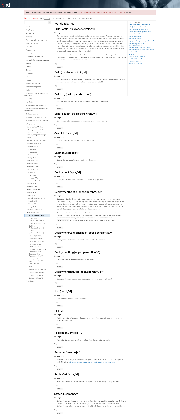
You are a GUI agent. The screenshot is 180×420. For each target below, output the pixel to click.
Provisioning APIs (34, 189)
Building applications (33, 83)
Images (28, 80)
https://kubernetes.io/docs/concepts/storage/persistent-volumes (92, 362)
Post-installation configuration (36, 40)
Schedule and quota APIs (36, 198)
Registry (29, 70)
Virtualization (30, 281)
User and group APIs (35, 210)
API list (29, 138)
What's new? (30, 30)
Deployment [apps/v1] (36, 241)
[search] (49, 22)
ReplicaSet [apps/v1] (36, 275)
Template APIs (33, 207)
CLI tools (29, 53)
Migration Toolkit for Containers (37, 121)
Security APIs (32, 201)
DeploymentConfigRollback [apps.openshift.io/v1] (38, 250)
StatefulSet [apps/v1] (36, 278)
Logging (29, 99)
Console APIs (32, 152)
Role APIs (31, 195)
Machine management (33, 87)
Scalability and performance (35, 105)
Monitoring (29, 102)
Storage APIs (32, 204)
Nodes (28, 90)
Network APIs (33, 169)
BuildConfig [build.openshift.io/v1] (36, 219)
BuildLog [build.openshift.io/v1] (36, 227)
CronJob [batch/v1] (35, 236)
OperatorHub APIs (34, 181)
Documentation (31, 18)
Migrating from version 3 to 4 (36, 117)
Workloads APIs (70, 18)
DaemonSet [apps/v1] (36, 239)
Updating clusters (32, 43)
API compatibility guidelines (36, 130)
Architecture (30, 33)
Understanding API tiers (35, 127)
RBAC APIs (32, 192)
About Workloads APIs (36, 215)
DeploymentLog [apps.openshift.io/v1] (36, 255)
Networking (30, 63)
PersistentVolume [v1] (36, 272)
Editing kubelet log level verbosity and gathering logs (36, 134)
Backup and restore (32, 114)
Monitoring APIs (33, 166)
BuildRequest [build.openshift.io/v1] (36, 232)
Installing (29, 37)
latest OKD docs (131, 13)
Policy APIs (32, 184)
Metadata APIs (33, 164)
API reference (57, 18)
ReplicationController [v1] (37, 269)
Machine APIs (33, 161)
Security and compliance (34, 57)
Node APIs (31, 172)
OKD (42, 18)
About (28, 27)
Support (29, 47)
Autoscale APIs (33, 146)
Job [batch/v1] (34, 264)
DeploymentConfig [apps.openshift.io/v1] (36, 245)
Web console (30, 50)
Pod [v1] (31, 267)
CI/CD (28, 77)
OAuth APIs (32, 175)
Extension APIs (33, 155)
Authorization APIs (34, 143)
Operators (29, 73)
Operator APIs (33, 178)
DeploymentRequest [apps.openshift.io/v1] (36, 260)
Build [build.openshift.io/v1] (38, 223)
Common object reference (37, 140)
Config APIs (32, 149)
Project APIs (32, 187)
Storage (28, 67)
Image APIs (32, 158)
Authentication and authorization (37, 60)
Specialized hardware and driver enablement (36, 110)
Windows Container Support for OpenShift (36, 94)
